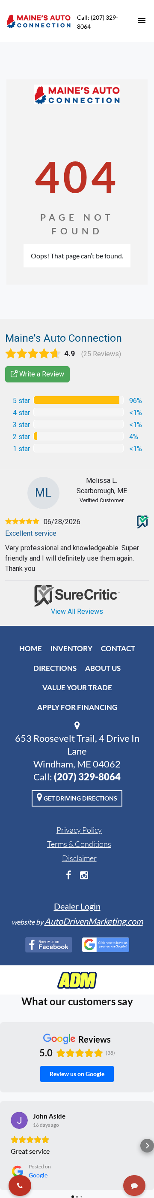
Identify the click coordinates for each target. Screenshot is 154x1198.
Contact (118, 648)
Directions (55, 668)
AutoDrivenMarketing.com (93, 921)
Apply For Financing (77, 707)
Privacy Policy (79, 829)
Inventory (71, 648)
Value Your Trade (77, 687)
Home (30, 648)
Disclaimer (79, 858)
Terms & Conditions (79, 844)
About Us (103, 668)
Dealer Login (77, 906)
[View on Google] (19, 1120)
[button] (7, 1146)
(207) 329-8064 (87, 776)
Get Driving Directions (79, 798)
